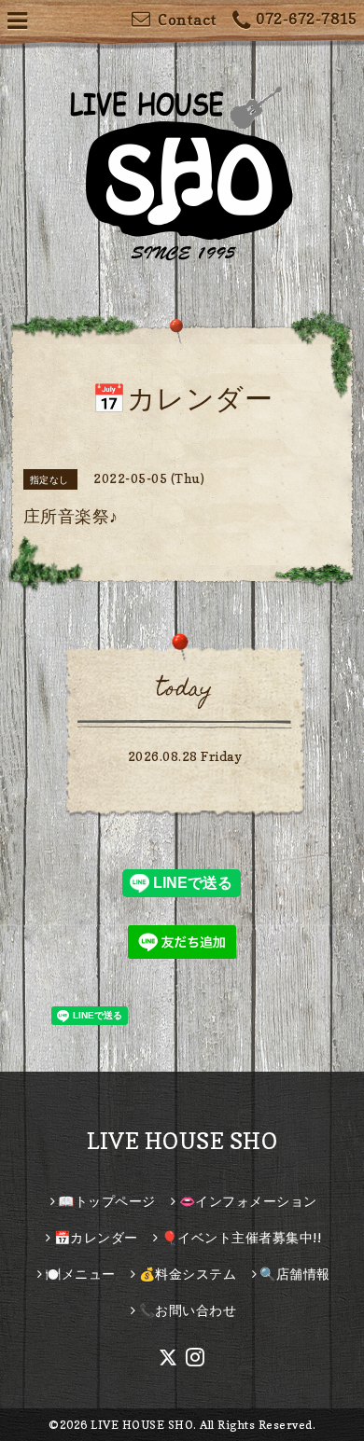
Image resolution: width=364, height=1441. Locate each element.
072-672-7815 (306, 18)
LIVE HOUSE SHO (182, 1141)
